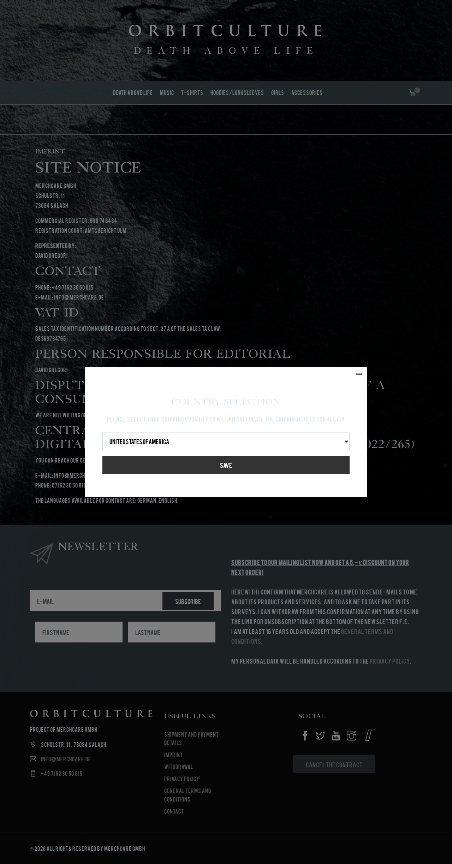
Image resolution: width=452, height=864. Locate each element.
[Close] (359, 374)
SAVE (226, 465)
